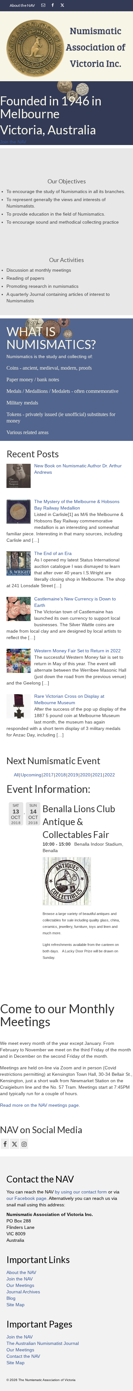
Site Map (15, 1304)
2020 (85, 774)
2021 (97, 774)
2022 (110, 774)
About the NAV (21, 1272)
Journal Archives (23, 1291)
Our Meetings (20, 1285)
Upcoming (31, 774)
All (16, 774)
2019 (73, 774)
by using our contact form (81, 1191)
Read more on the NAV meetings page (39, 1105)
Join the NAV (19, 1278)
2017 (48, 774)
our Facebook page (26, 1198)
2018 (61, 774)
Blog (10, 1298)
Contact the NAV (23, 1356)
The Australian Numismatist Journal (42, 1343)
